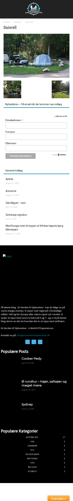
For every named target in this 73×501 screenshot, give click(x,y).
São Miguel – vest (16, 202)
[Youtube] (40, 342)
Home (7, 22)
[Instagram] (34, 342)
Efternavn (10, 143)
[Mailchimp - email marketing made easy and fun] (59, 155)
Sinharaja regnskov (16, 214)
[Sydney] (9, 411)
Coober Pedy (31, 358)
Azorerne (11, 191)
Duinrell (17, 22)
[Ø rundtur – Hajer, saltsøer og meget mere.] (9, 388)
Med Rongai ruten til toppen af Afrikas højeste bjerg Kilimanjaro (34, 227)
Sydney (27, 404)
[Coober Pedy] (9, 365)
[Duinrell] (36, 76)
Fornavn (10, 131)
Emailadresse (14, 120)
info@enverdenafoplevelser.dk (33, 335)
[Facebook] (27, 342)
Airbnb (9, 179)
